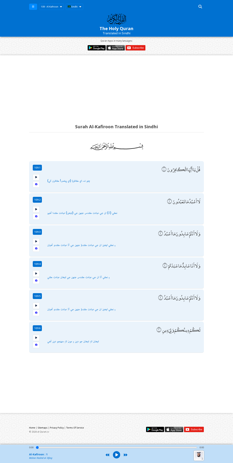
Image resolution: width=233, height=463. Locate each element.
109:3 (37, 232)
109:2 (37, 199)
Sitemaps (43, 427)
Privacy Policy (57, 427)
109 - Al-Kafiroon (49, 6)
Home (32, 427)
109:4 (37, 264)
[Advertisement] (116, 86)
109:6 (37, 328)
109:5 (37, 296)
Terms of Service (75, 427)
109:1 (37, 167)
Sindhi (74, 6)
